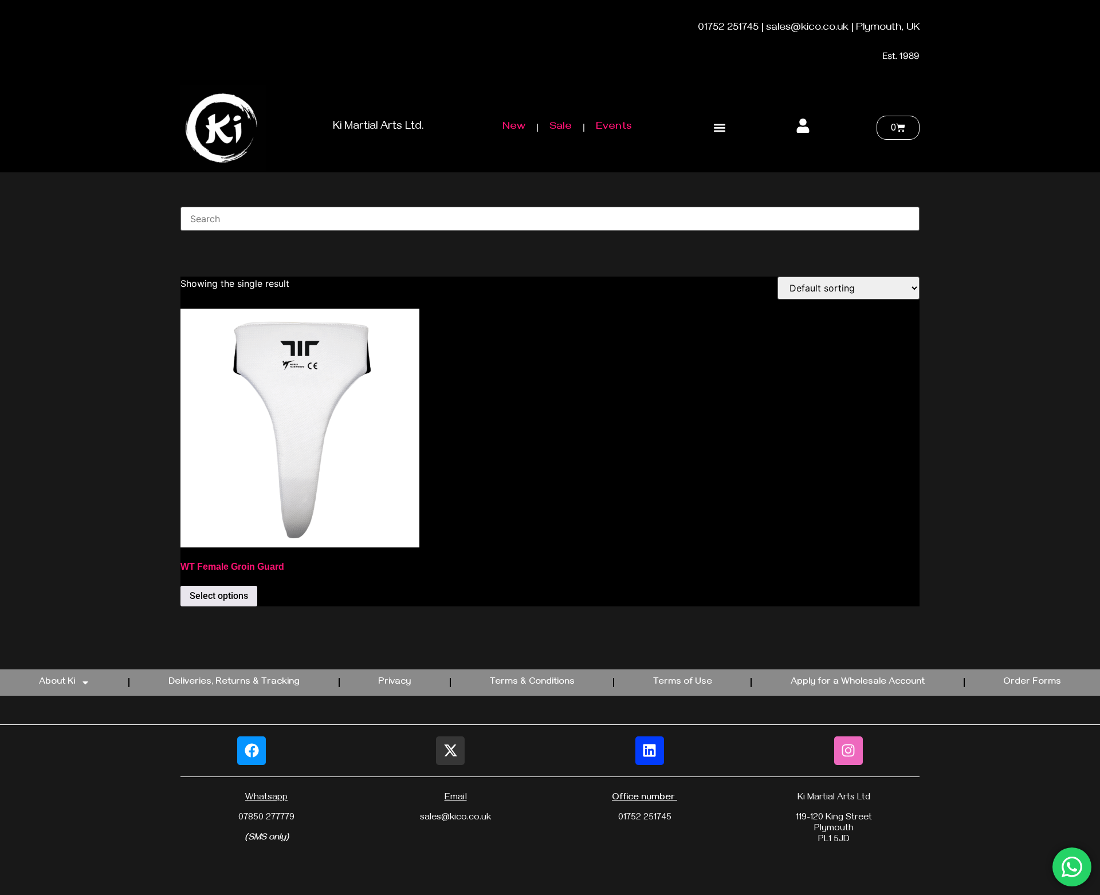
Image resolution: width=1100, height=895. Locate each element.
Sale (560, 127)
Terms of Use (682, 682)
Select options (219, 595)
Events (614, 127)
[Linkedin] (649, 750)
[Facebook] (251, 750)
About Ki (57, 682)
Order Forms (1032, 682)
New (513, 127)
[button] (719, 127)
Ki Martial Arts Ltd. (378, 127)
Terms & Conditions (532, 682)
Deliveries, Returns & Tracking (234, 682)
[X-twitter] (450, 750)
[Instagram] (848, 750)
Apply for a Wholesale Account (858, 682)
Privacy (394, 682)
